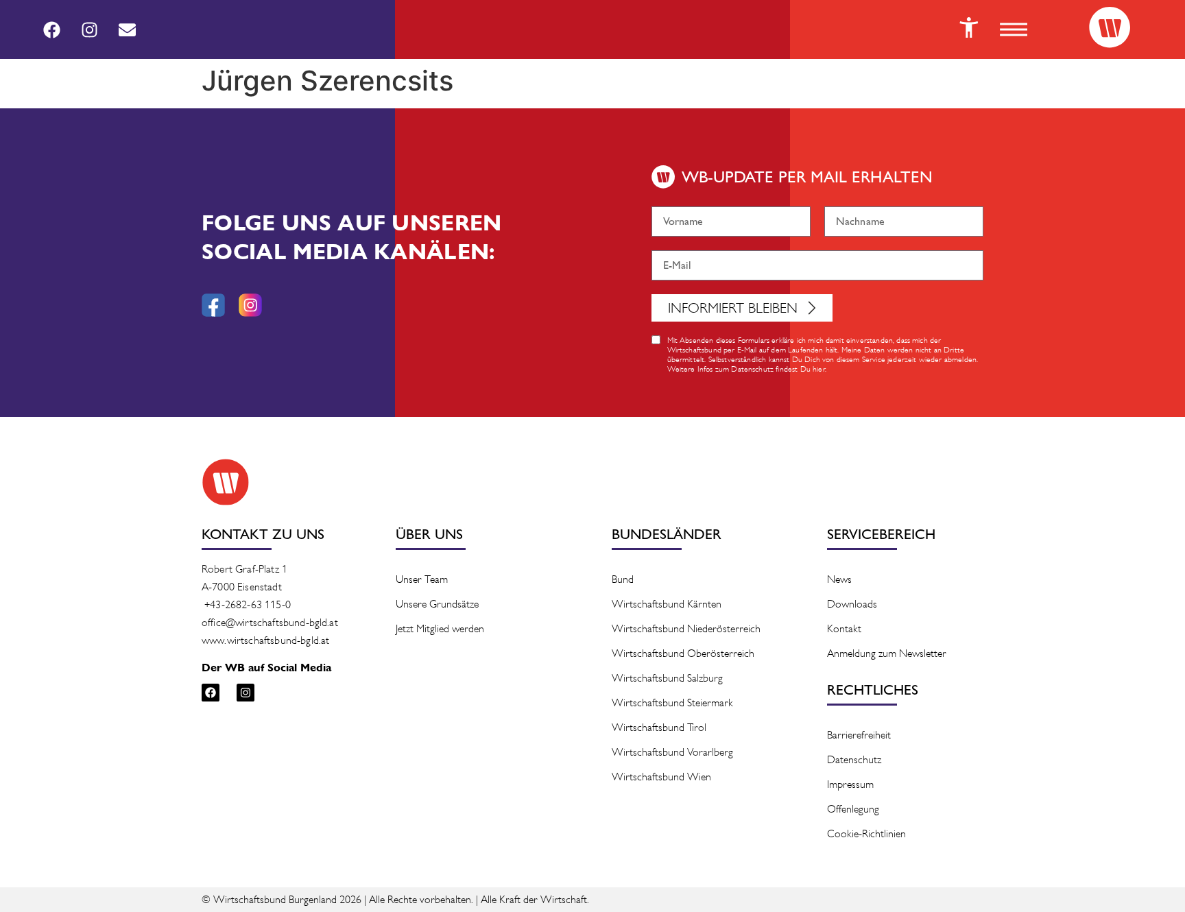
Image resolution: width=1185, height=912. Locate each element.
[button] (1013, 29)
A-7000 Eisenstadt (242, 586)
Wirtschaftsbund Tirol (659, 727)
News (839, 579)
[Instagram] (89, 29)
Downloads (852, 604)
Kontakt (844, 628)
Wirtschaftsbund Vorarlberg (672, 752)
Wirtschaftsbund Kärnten (666, 604)
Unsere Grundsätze (437, 604)
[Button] (969, 27)
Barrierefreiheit (859, 735)
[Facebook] (51, 29)
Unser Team (422, 579)
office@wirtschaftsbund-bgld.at (270, 622)
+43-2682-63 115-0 (247, 604)
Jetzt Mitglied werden (440, 628)
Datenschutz (854, 759)
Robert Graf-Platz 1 (244, 569)
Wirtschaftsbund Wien (661, 776)
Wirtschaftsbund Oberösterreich (683, 653)
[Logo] (1109, 27)
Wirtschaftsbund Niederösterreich (686, 628)
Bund (623, 579)
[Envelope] (127, 29)
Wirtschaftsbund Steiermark (672, 702)
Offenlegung (853, 809)
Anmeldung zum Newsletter (886, 653)
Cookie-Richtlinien (866, 833)
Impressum (850, 784)
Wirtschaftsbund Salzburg (667, 678)
